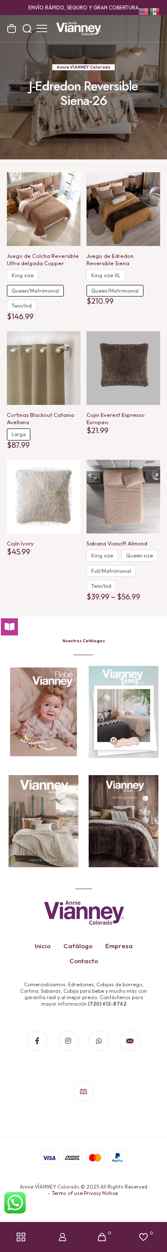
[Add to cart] (150, 341)
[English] (143, 11)
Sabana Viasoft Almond (116, 543)
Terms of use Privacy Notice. (85, 1193)
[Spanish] (155, 11)
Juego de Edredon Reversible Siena (110, 259)
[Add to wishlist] (70, 194)
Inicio (43, 946)
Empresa (119, 946)
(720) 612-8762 (106, 1003)
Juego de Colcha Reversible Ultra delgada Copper (43, 259)
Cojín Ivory (20, 543)
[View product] (70, 182)
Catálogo (77, 946)
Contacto (83, 961)
